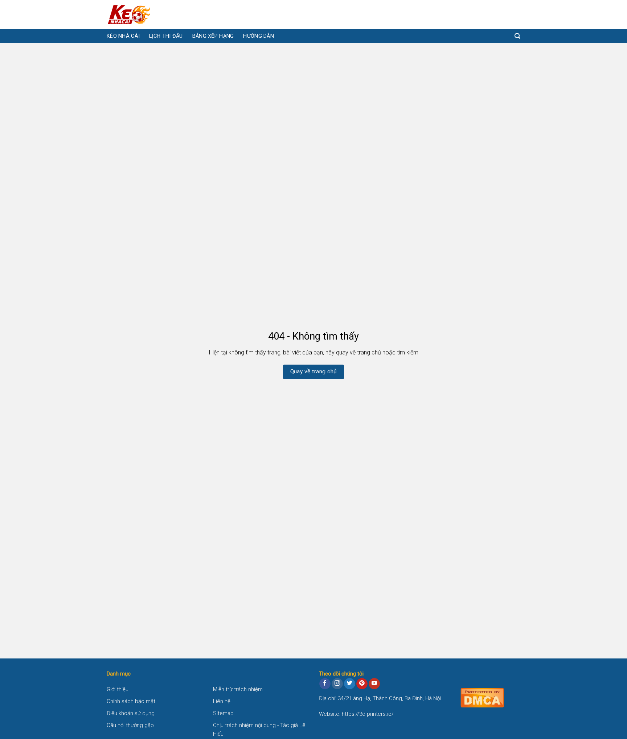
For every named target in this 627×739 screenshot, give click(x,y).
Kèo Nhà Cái (123, 36)
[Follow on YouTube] (374, 684)
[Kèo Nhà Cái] (143, 14)
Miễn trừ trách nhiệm (238, 689)
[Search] (517, 36)
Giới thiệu (117, 689)
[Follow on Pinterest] (362, 684)
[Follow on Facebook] (325, 684)
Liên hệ (221, 701)
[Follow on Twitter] (349, 684)
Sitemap (223, 713)
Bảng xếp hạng (213, 36)
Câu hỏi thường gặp (130, 725)
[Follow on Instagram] (337, 684)
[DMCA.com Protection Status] (482, 697)
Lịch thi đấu (166, 36)
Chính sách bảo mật (131, 701)
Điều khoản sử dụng (131, 713)
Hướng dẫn (258, 36)
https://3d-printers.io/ (368, 714)
